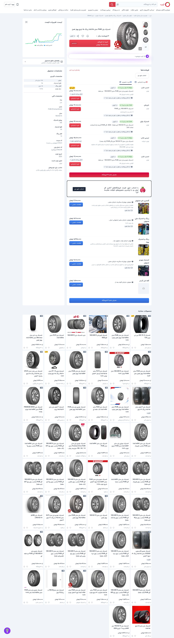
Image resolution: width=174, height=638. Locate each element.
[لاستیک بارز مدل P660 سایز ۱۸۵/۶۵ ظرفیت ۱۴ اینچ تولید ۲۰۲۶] (98, 579)
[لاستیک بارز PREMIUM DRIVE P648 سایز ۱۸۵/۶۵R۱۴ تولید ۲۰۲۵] (33, 396)
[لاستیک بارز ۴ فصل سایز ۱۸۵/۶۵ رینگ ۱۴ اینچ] (141, 396)
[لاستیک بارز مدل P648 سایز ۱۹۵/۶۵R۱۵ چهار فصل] (76, 504)
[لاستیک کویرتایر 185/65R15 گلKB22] (98, 324)
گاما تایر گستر (144, 281)
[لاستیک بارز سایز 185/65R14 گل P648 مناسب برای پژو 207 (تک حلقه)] (55, 432)
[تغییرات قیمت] (87, 36)
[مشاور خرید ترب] (7, 630)
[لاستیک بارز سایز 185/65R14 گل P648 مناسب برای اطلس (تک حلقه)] (76, 468)
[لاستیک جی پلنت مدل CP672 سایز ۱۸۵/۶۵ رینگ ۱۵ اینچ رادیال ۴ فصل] (33, 360)
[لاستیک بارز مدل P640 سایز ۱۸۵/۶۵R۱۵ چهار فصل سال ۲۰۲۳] (141, 360)
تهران (147, 91)
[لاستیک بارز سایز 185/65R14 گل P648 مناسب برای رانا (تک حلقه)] (119, 504)
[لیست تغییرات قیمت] (26, 22)
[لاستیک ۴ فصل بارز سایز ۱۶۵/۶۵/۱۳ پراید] (55, 396)
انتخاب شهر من (79, 189)
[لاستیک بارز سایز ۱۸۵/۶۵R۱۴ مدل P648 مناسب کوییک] (141, 432)
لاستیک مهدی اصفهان (144, 261)
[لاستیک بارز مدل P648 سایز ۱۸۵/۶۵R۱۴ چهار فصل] (76, 360)
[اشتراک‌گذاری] (78, 36)
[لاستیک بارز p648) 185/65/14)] (33, 504)
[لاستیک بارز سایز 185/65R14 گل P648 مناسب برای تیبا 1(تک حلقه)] (98, 540)
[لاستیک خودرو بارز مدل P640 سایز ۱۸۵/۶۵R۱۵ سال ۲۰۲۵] (33, 579)
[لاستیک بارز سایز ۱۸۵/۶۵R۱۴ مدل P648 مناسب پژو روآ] (33, 432)
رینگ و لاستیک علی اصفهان (142, 220)
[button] (9, 4)
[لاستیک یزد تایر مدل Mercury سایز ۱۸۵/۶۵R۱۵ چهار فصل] (33, 324)
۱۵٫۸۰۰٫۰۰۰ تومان (75, 138)
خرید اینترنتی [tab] (140, 82)
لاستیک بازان (144, 121)
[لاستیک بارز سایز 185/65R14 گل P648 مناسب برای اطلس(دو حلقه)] (55, 540)
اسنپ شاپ (145, 88)
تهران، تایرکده (145, 141)
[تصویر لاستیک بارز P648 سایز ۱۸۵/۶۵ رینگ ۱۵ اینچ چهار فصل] (145, 24)
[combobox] (136, 4)
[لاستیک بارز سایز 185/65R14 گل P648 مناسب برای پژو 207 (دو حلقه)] (33, 468)
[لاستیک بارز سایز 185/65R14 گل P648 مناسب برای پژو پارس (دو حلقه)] (76, 540)
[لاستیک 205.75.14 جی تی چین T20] (141, 324)
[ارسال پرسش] (147, 56)
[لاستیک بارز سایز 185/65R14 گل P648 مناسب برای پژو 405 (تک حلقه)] (119, 579)
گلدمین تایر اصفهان (142, 201)
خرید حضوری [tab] (125, 82)
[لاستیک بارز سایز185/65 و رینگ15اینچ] (55, 579)
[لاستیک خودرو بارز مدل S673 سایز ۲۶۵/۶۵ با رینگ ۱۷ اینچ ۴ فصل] (55, 504)
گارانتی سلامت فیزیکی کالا (126, 94)
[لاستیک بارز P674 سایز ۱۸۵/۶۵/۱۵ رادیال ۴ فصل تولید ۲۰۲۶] (98, 360)
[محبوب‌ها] (83, 36)
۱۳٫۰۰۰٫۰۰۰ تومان (75, 121)
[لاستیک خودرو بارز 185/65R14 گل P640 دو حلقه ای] (33, 540)
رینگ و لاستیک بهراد (143, 240)
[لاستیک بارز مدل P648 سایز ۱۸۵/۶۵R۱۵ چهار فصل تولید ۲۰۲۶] (119, 324)
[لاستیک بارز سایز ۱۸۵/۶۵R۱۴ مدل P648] (98, 432)
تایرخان (146, 105)
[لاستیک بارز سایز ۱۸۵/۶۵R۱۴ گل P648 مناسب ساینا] (119, 468)
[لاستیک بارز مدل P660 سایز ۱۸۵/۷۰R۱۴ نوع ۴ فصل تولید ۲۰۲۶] (76, 579)
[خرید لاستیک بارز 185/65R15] (76, 324)
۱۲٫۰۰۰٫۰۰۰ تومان (75, 105)
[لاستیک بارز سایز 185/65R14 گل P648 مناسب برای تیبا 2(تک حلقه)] (119, 540)
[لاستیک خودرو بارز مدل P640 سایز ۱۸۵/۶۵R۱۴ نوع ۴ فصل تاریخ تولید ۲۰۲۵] (98, 468)
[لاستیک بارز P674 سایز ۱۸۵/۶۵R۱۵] (55, 324)
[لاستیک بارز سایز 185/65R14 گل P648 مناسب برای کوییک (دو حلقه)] (141, 468)
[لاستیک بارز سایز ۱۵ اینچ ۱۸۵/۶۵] (141, 615)
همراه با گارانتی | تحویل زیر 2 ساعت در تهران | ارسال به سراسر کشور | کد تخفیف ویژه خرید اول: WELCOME (112, 146)
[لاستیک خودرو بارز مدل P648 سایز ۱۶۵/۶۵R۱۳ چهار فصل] (76, 396)
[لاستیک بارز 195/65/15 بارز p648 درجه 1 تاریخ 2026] (119, 615)
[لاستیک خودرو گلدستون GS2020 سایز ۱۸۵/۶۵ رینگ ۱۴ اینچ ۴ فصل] (141, 540)
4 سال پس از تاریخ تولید (126, 112)
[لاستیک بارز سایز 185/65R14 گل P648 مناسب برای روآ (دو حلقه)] (55, 468)
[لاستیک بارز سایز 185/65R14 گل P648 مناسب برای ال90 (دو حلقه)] (141, 504)
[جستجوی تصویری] (117, 4)
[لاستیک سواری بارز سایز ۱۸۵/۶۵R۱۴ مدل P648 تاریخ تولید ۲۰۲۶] (119, 432)
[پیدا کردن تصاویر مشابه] (140, 48)
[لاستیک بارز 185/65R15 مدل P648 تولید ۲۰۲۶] (119, 360)
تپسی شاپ (145, 138)
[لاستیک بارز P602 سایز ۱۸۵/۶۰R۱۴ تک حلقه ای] (98, 396)
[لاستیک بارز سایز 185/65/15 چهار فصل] (98, 504)
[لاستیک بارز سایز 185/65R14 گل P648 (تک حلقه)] (141, 579)
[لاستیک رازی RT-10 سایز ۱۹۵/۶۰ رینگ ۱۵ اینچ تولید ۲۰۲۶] (55, 360)
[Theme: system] (17, 4)
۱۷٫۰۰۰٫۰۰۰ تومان (75, 91)
